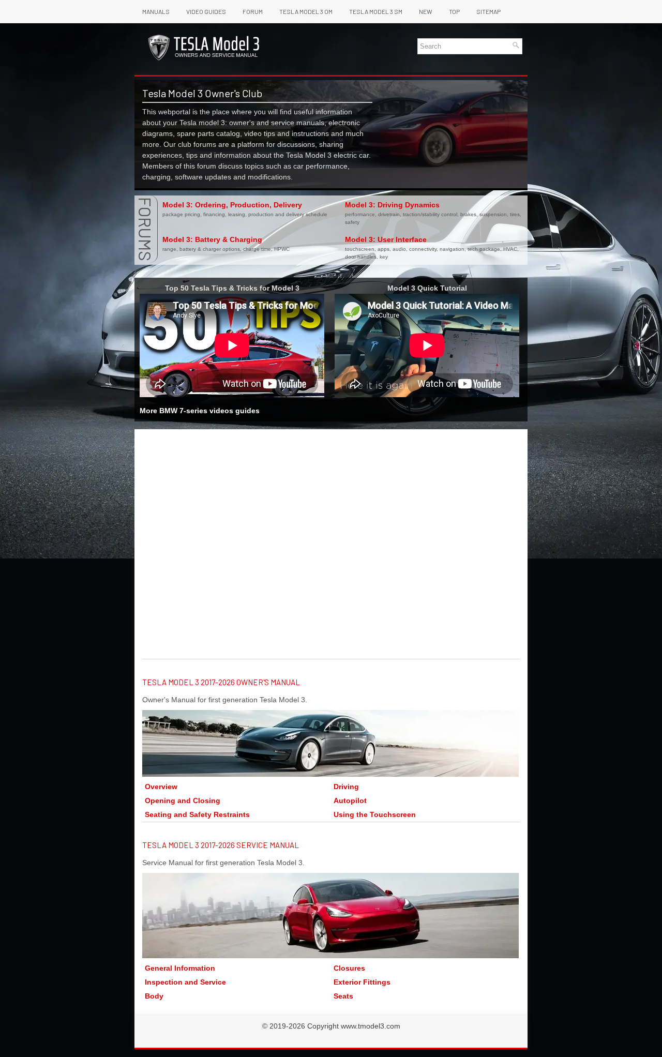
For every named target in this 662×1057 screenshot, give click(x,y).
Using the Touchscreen (375, 814)
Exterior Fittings (362, 982)
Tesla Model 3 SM (375, 11)
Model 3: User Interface (386, 239)
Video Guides (206, 11)
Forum (253, 11)
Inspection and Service (185, 982)
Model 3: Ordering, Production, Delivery (232, 205)
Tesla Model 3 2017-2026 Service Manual (220, 845)
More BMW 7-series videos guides (200, 410)
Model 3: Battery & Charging (212, 239)
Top (454, 11)
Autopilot (350, 800)
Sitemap (488, 11)
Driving (346, 786)
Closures (349, 968)
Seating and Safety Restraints (197, 814)
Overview (161, 786)
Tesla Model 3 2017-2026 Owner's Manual (221, 682)
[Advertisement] (331, 514)
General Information (180, 968)
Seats (343, 996)
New (425, 11)
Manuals (156, 11)
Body (154, 996)
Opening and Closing (182, 800)
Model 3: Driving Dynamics (392, 205)
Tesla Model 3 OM (306, 11)
